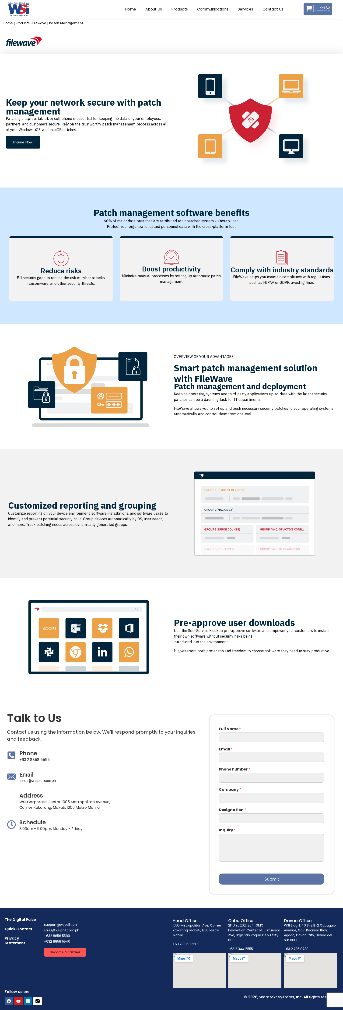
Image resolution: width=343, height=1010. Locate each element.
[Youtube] (18, 1001)
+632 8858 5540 (57, 941)
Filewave (39, 23)
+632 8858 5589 (57, 936)
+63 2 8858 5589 (186, 944)
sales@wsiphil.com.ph (37, 780)
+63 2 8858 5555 (34, 759)
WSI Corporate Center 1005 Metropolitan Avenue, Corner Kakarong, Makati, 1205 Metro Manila (64, 804)
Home (130, 9)
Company (230, 789)
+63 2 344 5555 (240, 949)
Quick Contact (18, 929)
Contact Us (272, 9)
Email (226, 749)
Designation (232, 810)
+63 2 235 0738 (296, 949)
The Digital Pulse (20, 919)
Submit (271, 879)
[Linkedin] (28, 1001)
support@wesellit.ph (60, 924)
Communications (212, 9)
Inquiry (227, 830)
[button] (23, 142)
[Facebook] (9, 1001)
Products (179, 9)
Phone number (234, 769)
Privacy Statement (15, 941)
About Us (153, 9)
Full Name (230, 729)
